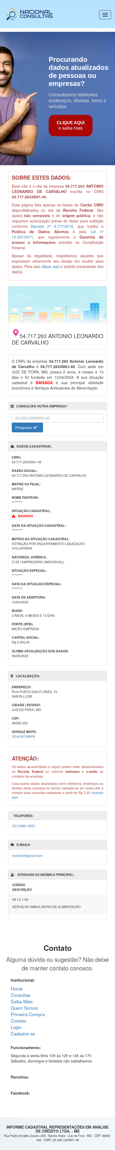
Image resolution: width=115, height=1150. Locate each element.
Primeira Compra (28, 1014)
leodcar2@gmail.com (27, 855)
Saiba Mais (22, 1001)
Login (16, 1027)
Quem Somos (24, 1008)
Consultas (20, 995)
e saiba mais (71, 125)
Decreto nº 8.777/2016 (52, 226)
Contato (18, 1020)
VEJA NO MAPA (23, 736)
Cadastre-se (23, 1033)
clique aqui (50, 266)
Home (16, 988)
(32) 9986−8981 (23, 825)
